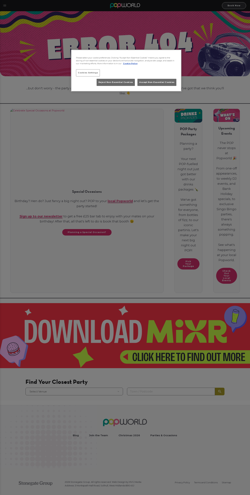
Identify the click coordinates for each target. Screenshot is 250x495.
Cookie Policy (130, 63)
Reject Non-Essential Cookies (115, 82)
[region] (126, 71)
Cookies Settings (88, 72)
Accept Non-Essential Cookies (156, 82)
